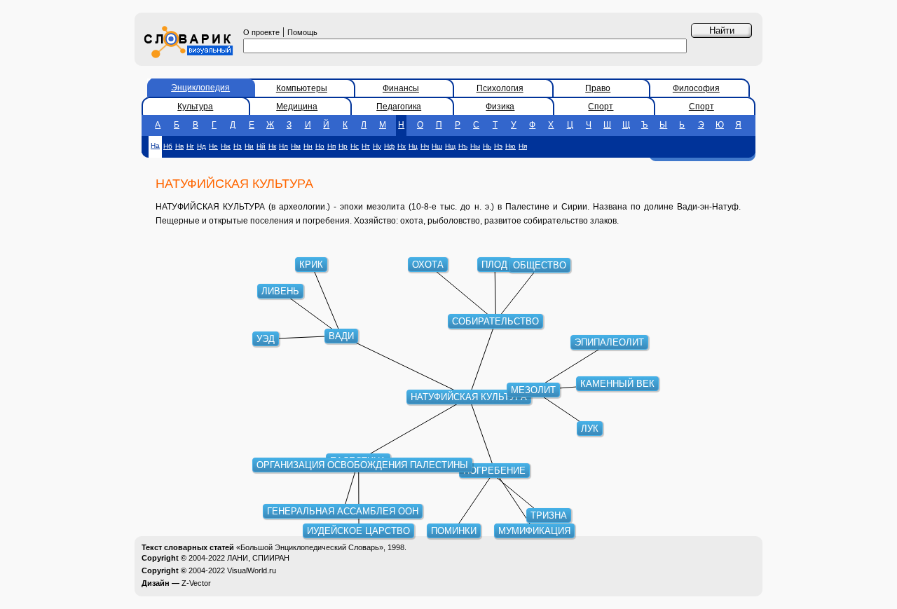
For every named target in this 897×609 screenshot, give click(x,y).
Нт (366, 146)
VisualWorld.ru (251, 570)
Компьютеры (301, 88)
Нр (343, 146)
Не (213, 146)
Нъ (462, 146)
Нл (283, 146)
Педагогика (398, 106)
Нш (437, 146)
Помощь (302, 32)
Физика (500, 106)
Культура (195, 106)
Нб (167, 146)
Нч (424, 146)
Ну (377, 146)
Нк (272, 146)
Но (319, 146)
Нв (179, 146)
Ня (523, 146)
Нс (354, 146)
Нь (487, 146)
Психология (500, 88)
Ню (510, 146)
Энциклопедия (200, 88)
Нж (226, 146)
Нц (413, 146)
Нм (296, 146)
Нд (201, 146)
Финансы (401, 88)
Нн (308, 146)
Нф (389, 146)
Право (597, 88)
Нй (261, 146)
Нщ (450, 146)
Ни (249, 146)
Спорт (600, 106)
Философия (696, 88)
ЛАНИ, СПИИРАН (258, 558)
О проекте (261, 32)
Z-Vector (196, 583)
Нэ (498, 146)
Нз (237, 146)
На (155, 145)
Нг (190, 146)
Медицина (296, 106)
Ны (475, 146)
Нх (401, 146)
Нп (331, 146)
